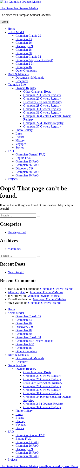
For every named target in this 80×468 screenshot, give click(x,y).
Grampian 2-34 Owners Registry (43, 123)
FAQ (11, 151)
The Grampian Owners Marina (19, 8)
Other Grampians (26, 70)
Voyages (21, 144)
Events (20, 137)
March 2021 (15, 248)
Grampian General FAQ (30, 154)
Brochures (22, 81)
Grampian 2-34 (25, 63)
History (20, 140)
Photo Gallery (24, 130)
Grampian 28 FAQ (27, 172)
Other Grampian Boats (37, 91)
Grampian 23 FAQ (27, 161)
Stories (20, 147)
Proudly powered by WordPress (58, 466)
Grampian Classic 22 (28, 35)
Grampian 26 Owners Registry (42, 98)
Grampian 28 (24, 49)
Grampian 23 (24, 39)
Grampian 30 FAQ (27, 175)
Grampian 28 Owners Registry (42, 105)
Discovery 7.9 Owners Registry (42, 102)
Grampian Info (17, 84)
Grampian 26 (24, 42)
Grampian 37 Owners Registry (42, 126)
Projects (12, 179)
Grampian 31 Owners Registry (42, 112)
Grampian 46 (24, 67)
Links (19, 133)
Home (11, 28)
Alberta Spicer (16, 292)
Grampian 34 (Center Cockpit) (34, 60)
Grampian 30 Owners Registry (42, 109)
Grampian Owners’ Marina (56, 288)
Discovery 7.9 (24, 46)
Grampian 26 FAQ (27, 165)
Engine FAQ (23, 158)
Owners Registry (26, 88)
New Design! (16, 272)
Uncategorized (17, 232)
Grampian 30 (24, 53)
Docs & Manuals (18, 74)
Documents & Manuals (30, 77)
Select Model (16, 32)
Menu (5, 21)
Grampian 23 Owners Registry (42, 95)
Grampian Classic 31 (28, 56)
